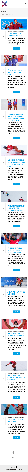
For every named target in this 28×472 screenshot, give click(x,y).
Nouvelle (16, 31)
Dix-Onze (21, 469)
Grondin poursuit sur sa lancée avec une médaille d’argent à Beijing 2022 (14, 250)
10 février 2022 (22, 158)
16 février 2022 (22, 31)
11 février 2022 (22, 68)
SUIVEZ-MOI (13, 467)
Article (14, 31)
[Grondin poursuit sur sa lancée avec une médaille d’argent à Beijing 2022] (14, 238)
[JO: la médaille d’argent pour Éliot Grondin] (14, 282)
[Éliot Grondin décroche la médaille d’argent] (14, 409)
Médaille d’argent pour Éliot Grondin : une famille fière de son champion (16, 378)
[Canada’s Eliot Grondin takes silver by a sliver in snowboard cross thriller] (14, 196)
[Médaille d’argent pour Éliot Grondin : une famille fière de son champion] (14, 366)
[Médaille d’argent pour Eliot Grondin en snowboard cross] (14, 324)
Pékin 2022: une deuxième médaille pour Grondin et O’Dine (14, 72)
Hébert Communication (14, 469)
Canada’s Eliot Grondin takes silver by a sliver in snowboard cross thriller (16, 208)
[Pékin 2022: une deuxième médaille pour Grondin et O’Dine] (14, 60)
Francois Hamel (10, 31)
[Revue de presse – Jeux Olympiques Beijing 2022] (14, 24)
